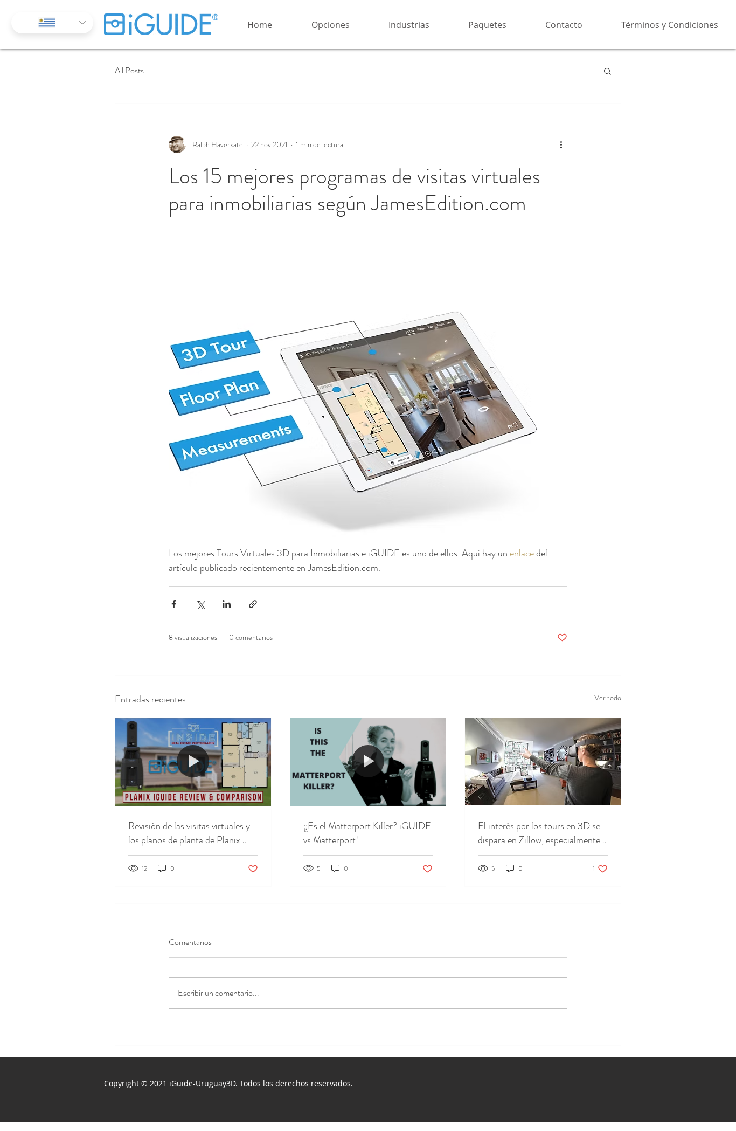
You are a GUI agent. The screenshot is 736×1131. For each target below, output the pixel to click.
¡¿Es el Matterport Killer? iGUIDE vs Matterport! (367, 833)
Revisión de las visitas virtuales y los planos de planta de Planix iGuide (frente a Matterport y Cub (189, 833)
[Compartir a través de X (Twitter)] (200, 604)
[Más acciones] (560, 144)
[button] (319, 24)
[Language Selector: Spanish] (52, 22)
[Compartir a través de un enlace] (253, 604)
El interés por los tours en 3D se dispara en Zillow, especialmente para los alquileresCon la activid (539, 833)
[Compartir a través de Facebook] (174, 604)
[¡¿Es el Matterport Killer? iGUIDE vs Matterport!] (368, 761)
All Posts (129, 71)
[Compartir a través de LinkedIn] (226, 604)
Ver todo (607, 697)
